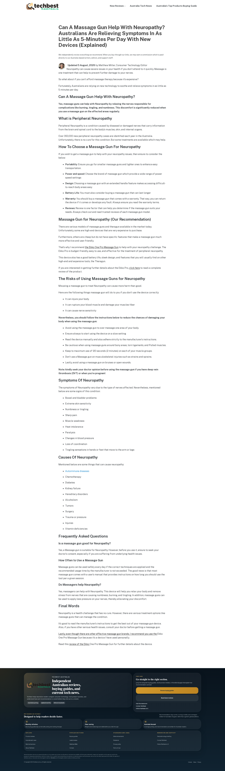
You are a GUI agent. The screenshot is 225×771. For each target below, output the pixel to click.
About (194, 762)
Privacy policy (117, 744)
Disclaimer (116, 740)
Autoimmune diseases (77, 471)
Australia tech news (31, 740)
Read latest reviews (167, 698)
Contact (72, 748)
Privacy (199, 762)
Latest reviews (73, 740)
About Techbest (30, 748)
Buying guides (74, 736)
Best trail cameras (30, 744)
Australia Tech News (141, 6)
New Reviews (117, 6)
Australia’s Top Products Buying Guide (176, 6)
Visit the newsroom (141, 703)
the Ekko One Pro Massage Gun (101, 247)
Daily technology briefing (164, 736)
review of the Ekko (79, 644)
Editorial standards (118, 736)
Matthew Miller (74, 744)
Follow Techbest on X (142, 708)
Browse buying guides (167, 690)
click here (134, 268)
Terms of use (116, 748)
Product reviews (30, 736)
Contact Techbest (141, 706)
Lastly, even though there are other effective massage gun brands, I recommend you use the (107, 633)
